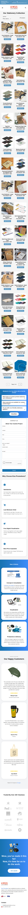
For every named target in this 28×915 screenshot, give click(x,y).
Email (3, 434)
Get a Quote (14, 870)
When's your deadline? (6, 443)
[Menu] (2, 7)
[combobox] (14, 445)
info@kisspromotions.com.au (9, 905)
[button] (14, 470)
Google (19, 782)
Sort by (4, 16)
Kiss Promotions (4, 888)
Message (3, 451)
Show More (14, 414)
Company (3, 430)
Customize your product (9, 585)
